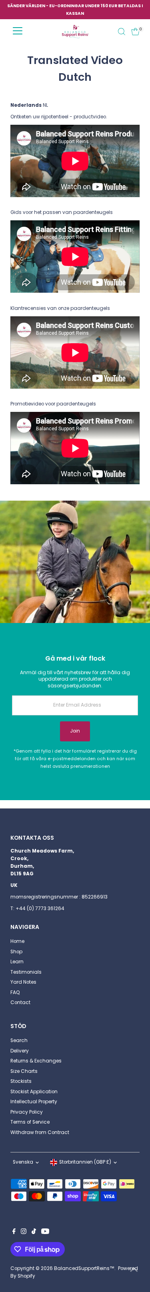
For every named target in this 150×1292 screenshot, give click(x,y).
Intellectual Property (33, 1101)
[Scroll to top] (134, 1270)
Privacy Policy (26, 1112)
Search (19, 1040)
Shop (16, 952)
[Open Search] (121, 31)
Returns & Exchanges (36, 1061)
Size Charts (24, 1071)
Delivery (19, 1051)
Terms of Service (30, 1122)
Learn (17, 962)
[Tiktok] (34, 1232)
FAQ (15, 992)
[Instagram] (23, 1232)
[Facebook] (14, 1232)
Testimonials (26, 972)
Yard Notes (23, 982)
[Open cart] (135, 31)
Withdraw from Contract (39, 1132)
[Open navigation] (17, 32)
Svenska (23, 1162)
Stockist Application (34, 1091)
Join (75, 731)
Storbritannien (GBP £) (85, 1162)
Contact (20, 1002)
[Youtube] (45, 1232)
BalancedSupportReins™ (84, 1268)
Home (17, 941)
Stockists (21, 1081)
